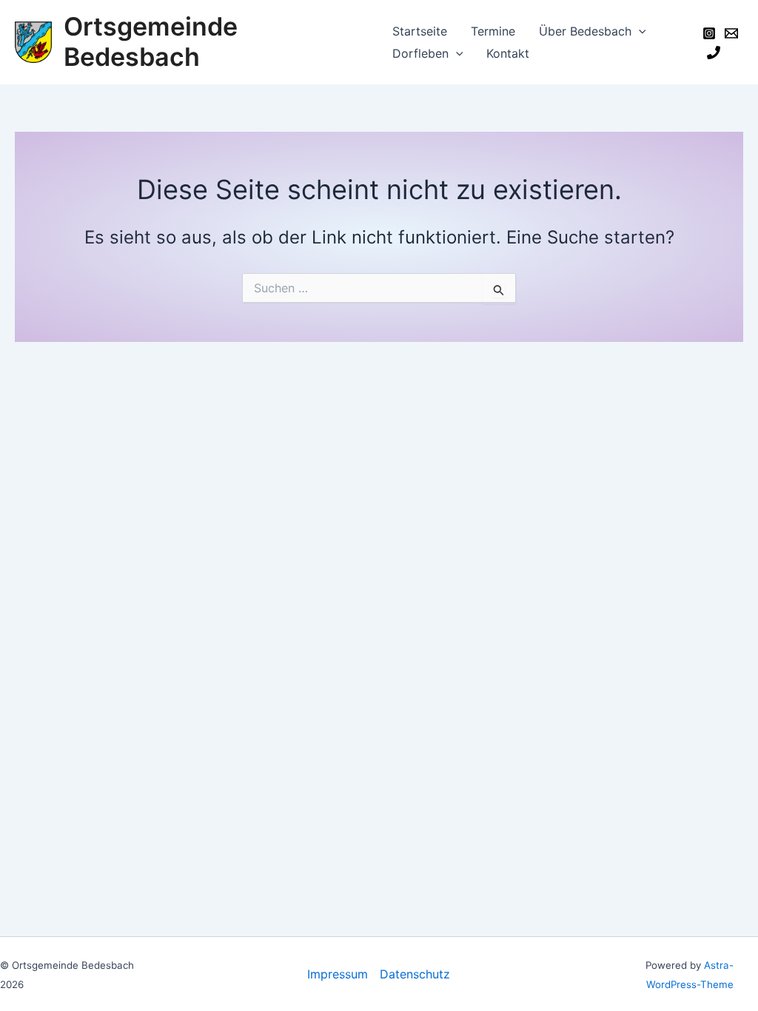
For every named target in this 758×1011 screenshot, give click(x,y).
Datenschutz (415, 974)
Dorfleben (420, 53)
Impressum (337, 974)
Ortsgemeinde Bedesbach (151, 41)
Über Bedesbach (585, 31)
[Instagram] (709, 33)
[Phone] (713, 52)
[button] (638, 31)
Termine (493, 31)
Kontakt (507, 53)
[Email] (731, 33)
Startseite (419, 31)
